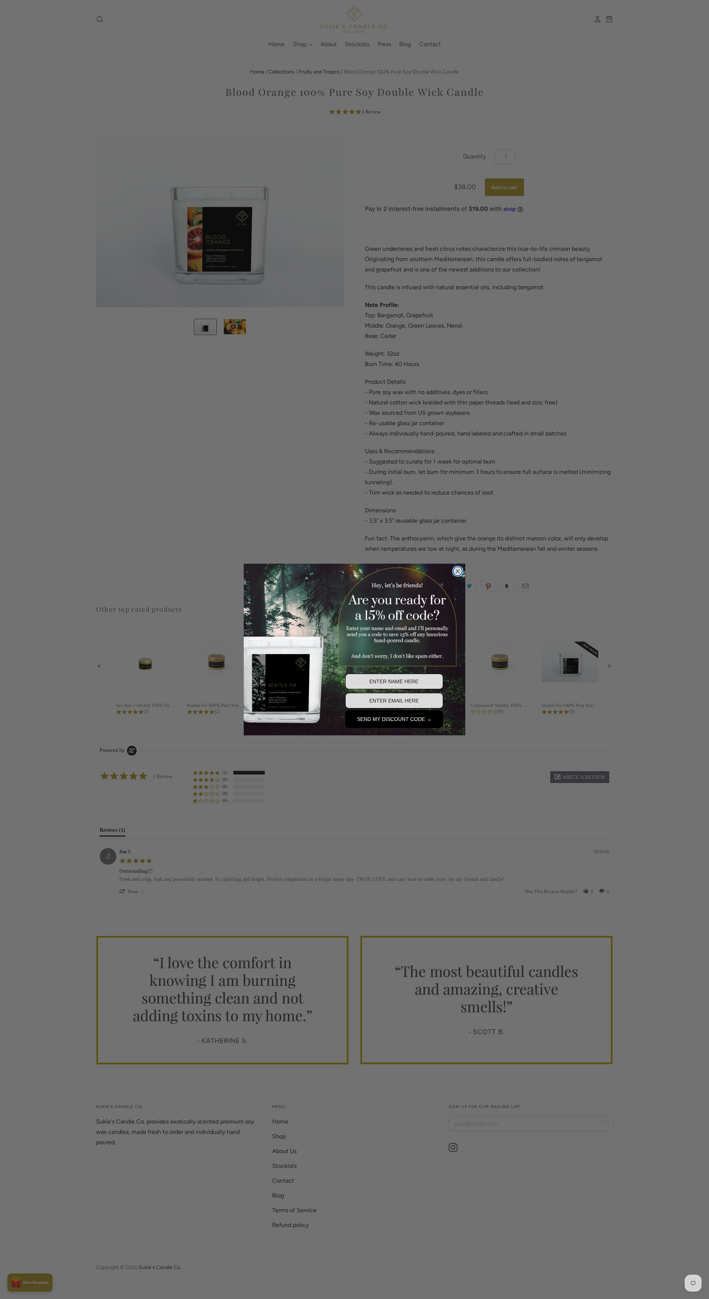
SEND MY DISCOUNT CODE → (394, 719)
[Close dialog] (457, 571)
